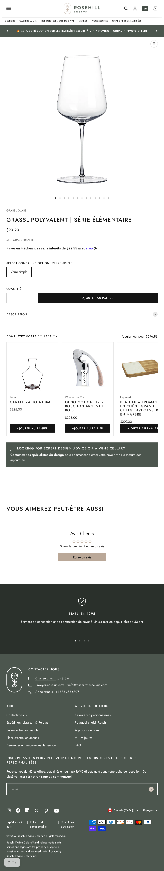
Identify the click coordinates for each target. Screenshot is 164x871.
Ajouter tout (140, 336)
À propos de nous (87, 730)
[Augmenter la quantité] (31, 298)
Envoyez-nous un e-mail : (71, 685)
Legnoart (125, 397)
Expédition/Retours (15, 824)
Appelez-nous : (57, 691)
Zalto (13, 397)
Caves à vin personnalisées (93, 715)
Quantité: (14, 289)
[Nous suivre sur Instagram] (8, 810)
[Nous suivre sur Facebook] (18, 811)
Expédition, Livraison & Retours (27, 722)
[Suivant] (157, 31)
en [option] (145, 8)
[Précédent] (7, 31)
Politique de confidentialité (38, 824)
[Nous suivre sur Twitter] (36, 810)
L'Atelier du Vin (74, 397)
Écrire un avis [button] (82, 557)
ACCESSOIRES (100, 20)
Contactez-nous (16, 715)
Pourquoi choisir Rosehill (91, 722)
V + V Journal (84, 737)
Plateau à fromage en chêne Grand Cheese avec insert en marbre (140, 408)
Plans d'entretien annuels (22, 737)
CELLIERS (10, 20)
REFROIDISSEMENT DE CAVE (58, 20)
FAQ (78, 745)
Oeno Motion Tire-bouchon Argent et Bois (85, 406)
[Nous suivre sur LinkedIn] (27, 811)
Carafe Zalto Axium (30, 402)
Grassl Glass (16, 210)
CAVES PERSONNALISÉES (127, 20)
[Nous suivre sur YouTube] (56, 811)
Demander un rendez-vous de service (31, 745)
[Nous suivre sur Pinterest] (46, 811)
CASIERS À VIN (28, 20)
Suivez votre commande (22, 730)
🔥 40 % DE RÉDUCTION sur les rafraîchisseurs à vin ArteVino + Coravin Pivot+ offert (82, 31)
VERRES (83, 20)
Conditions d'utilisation (67, 824)
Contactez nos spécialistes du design (37, 454)
